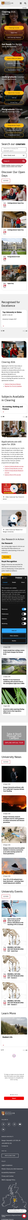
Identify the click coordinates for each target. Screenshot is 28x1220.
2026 (8, 12)
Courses (13, 77)
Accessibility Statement (8, 1172)
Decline (14, 640)
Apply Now (14, 32)
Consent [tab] (5, 582)
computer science (10, 166)
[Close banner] (25, 577)
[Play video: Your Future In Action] (14, 488)
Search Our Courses (14, 93)
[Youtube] (20, 1124)
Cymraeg (24, 7)
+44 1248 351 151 (7, 1143)
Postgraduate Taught (14, 125)
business (4, 166)
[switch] (24, 614)
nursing (19, 166)
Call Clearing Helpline (14, 37)
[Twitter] (3, 1124)
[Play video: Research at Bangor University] (14, 518)
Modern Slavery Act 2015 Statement (12, 1169)
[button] (23, 331)
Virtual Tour (14, 102)
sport (16, 166)
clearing (13, 165)
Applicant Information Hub (14, 64)
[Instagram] (14, 1124)
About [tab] (23, 582)
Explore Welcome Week (14, 58)
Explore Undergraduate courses (14, 466)
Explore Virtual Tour (14, 743)
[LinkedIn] (3, 1129)
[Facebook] (9, 1124)
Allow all (14, 630)
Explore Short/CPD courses (13, 474)
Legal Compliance (7, 1165)
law (22, 165)
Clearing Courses (14, 28)
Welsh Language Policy (8, 1180)
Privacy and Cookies (7, 1176)
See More (5, 180)
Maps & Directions (10, 1155)
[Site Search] (24, 3)
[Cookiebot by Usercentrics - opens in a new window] (16, 578)
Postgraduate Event (14, 135)
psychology (18, 165)
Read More (6, 557)
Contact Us (5, 1146)
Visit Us (14, 97)
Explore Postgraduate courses (13, 468)
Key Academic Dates (14, 70)
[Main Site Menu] (20, 3)
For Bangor (12, 44)
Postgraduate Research (14, 130)
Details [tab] (14, 582)
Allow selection (14, 635)
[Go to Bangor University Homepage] (7, 3)
